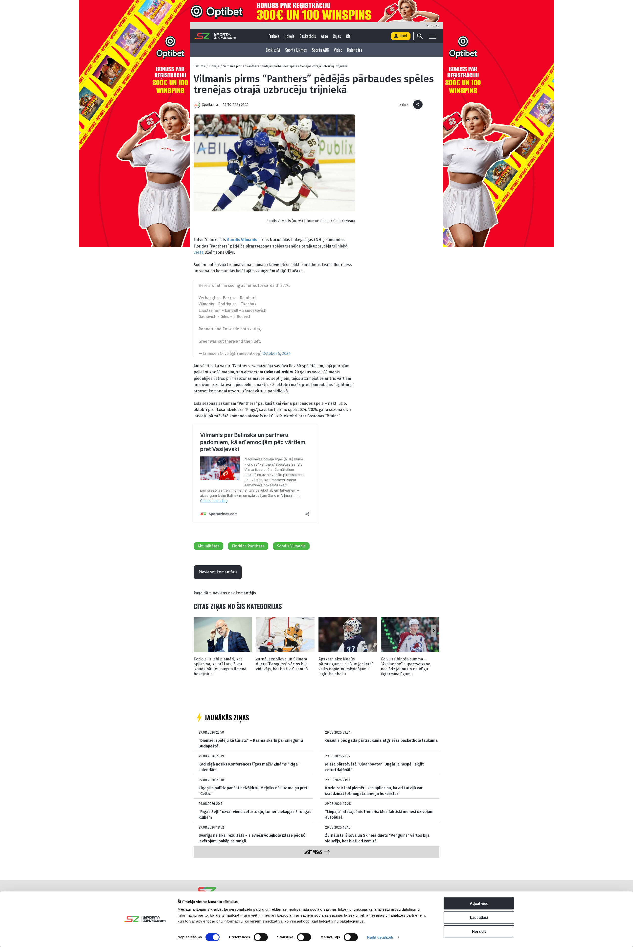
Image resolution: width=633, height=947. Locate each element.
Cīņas (337, 36)
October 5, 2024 (276, 353)
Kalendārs (354, 50)
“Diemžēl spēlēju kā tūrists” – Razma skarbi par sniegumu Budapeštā (251, 743)
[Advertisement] (398, 505)
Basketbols (307, 36)
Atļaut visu (479, 903)
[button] (433, 631)
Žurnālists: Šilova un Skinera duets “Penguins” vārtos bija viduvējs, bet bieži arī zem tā (282, 664)
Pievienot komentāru (218, 572)
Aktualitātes (208, 546)
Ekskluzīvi (273, 50)
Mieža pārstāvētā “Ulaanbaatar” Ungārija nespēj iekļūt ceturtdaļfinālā (374, 767)
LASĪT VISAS (313, 852)
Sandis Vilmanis (242, 239)
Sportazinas (211, 105)
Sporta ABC (320, 50)
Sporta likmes (296, 50)
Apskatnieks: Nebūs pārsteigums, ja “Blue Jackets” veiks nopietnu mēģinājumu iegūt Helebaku (345, 666)
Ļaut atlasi (479, 917)
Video (338, 50)
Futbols (274, 36)
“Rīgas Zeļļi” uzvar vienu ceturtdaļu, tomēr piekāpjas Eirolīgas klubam (255, 814)
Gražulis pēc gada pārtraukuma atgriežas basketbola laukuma (381, 740)
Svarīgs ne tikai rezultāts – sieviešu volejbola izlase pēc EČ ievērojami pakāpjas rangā (252, 838)
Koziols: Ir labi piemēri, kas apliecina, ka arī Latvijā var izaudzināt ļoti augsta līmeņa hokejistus (220, 666)
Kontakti (432, 26)
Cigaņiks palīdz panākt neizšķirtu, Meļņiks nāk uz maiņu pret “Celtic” (253, 791)
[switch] (261, 937)
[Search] (419, 36)
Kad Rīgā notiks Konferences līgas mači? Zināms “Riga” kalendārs (249, 767)
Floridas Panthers (248, 546)
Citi (348, 36)
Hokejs (289, 36)
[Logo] (215, 36)
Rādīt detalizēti (380, 937)
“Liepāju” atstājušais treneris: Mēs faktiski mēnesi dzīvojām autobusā (379, 814)
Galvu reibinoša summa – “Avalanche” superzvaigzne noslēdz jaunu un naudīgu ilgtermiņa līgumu (405, 666)
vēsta (198, 252)
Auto (324, 36)
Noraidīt (479, 931)
